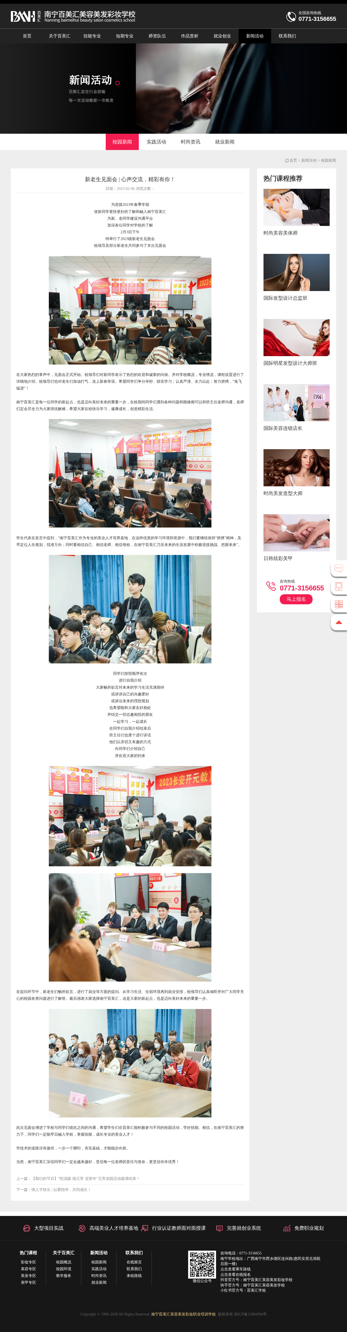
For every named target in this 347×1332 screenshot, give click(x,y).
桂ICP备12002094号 (250, 1314)
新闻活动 (255, 36)
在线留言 (134, 1262)
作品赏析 (189, 36)
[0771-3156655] (339, 586)
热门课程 (28, 1253)
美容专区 (28, 1269)
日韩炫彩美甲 (278, 558)
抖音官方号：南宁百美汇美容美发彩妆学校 (256, 1280)
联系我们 (287, 36)
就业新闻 (224, 142)
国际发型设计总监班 (285, 298)
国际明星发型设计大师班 (290, 363)
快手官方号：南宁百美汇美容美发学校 (252, 1285)
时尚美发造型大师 (283, 493)
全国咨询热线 (317, 16)
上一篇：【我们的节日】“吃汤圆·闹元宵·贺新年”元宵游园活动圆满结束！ (78, 1179)
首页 (27, 36)
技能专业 (92, 36)
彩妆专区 (28, 1262)
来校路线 (134, 1276)
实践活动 (156, 142)
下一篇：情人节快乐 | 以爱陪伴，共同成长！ (53, 1190)
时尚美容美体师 (281, 233)
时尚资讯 (190, 142)
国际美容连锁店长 (283, 428)
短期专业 (124, 36)
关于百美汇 (59, 36)
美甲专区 (28, 1282)
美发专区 (28, 1276)
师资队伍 (157, 36)
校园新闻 (122, 142)
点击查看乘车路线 (235, 1269)
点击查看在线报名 (235, 1275)
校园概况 (63, 1262)
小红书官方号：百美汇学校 (243, 1290)
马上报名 (296, 599)
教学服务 (63, 1276)
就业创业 (222, 36)
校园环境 (63, 1269)
